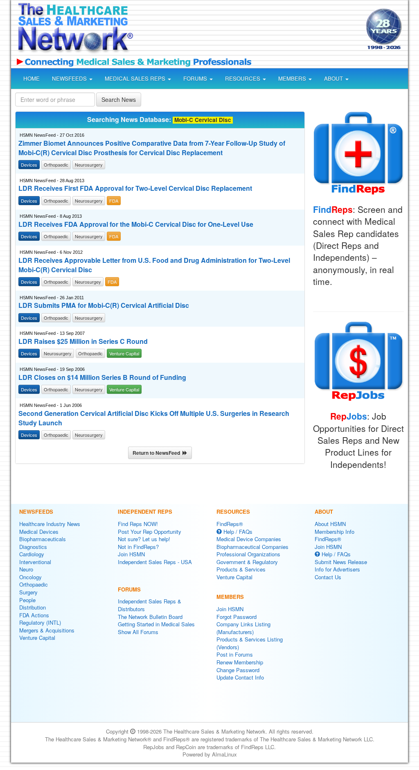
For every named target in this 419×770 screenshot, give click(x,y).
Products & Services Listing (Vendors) (249, 643)
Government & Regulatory (247, 562)
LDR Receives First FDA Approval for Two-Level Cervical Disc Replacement (135, 188)
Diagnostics (33, 547)
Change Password (237, 670)
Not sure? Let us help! (144, 539)
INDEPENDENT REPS (145, 511)
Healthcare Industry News (49, 524)
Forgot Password (236, 617)
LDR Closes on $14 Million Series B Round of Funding (102, 377)
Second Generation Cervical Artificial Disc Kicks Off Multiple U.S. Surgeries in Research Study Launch (153, 418)
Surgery (28, 592)
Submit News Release (341, 562)
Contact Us (328, 577)
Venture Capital (37, 637)
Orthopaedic (33, 584)
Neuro (26, 569)
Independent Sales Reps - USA (155, 562)
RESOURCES (243, 78)
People (27, 600)
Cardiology (31, 554)
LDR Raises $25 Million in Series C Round (83, 341)
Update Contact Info (240, 677)
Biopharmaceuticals (42, 539)
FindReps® (229, 524)
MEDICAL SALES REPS (136, 78)
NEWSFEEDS (70, 78)
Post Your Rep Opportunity (149, 531)
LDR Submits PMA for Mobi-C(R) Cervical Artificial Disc (103, 305)
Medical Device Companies (248, 539)
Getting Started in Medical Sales (156, 624)
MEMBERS (293, 78)
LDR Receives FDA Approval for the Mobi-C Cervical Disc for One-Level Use (135, 224)
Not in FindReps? (138, 547)
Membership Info (334, 531)
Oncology (30, 577)
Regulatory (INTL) (40, 622)
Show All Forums (138, 632)
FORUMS (196, 78)
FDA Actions (34, 615)
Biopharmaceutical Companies (252, 547)
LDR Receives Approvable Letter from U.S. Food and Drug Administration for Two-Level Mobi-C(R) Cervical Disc (154, 265)
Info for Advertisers (337, 569)
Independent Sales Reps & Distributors (149, 605)
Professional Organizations (248, 554)
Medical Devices (39, 531)
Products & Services (241, 569)
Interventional (35, 562)
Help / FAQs (237, 531)
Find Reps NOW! (138, 524)
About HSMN (330, 524)
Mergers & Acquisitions (46, 630)
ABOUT (334, 78)
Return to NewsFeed (157, 452)
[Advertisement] (247, 30)
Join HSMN (131, 554)
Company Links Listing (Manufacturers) (243, 628)
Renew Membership (239, 662)
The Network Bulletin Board (150, 617)
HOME (31, 78)
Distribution (32, 607)
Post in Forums (234, 654)
